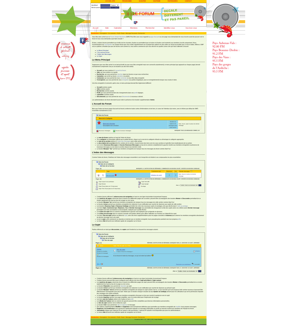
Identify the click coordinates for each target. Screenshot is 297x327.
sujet (125, 215)
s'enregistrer (108, 44)
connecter (123, 78)
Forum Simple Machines (118, 37)
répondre (123, 286)
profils (179, 219)
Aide (107, 28)
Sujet (108, 171)
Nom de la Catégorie (105, 118)
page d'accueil (154, 37)
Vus (176, 171)
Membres (133, 28)
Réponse (149, 242)
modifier (178, 306)
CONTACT (188, 1)
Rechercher (150, 28)
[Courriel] (100, 264)
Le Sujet (99, 56)
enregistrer (125, 80)
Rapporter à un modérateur (183, 264)
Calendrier (118, 28)
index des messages (124, 141)
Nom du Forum (103, 115)
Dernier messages (185, 171)
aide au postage (183, 206)
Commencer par (156, 171)
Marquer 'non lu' (175, 242)
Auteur (99, 249)
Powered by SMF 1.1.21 (140, 319)
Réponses (169, 171)
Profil (118, 33)
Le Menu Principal (102, 50)
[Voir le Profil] (97, 264)
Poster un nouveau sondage (190, 168)
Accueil (95, 28)
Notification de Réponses (153, 168)
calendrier (120, 76)
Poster (123, 33)
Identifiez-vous (169, 28)
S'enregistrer (103, 33)
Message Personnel (131, 33)
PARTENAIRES (173, 1)
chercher (120, 74)
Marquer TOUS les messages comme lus (187, 130)
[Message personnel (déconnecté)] (102, 264)
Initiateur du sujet (156, 175)
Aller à (177, 185)
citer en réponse (122, 305)
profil (135, 93)
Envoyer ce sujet (187, 242)
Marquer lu (140, 168)
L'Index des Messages (104, 54)
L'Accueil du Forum (103, 52)
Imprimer (196, 242)
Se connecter (112, 33)
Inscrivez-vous (191, 28)
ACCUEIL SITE (110, 1)
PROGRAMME (127, 1)
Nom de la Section (109, 124)
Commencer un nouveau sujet (171, 168)
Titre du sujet (110, 175)
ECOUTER (142, 1)
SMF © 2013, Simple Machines (154, 319)
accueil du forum (120, 70)
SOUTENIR (156, 1)
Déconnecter (126, 96)
